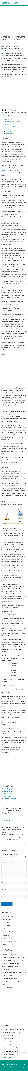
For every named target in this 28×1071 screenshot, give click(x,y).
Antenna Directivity (10, 798)
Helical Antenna (9, 794)
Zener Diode (7, 919)
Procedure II (10, 133)
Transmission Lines (9, 932)
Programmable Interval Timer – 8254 (14, 972)
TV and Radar (7, 1057)
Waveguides (7, 929)
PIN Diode (6, 922)
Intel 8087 (6, 969)
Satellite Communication (10, 1054)
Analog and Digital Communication (13, 1029)
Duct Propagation (9, 789)
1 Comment (22, 42)
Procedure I (9, 131)
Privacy (21, 1067)
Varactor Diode (8, 944)
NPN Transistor (8, 938)
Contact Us (7, 1067)
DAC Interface (7, 975)
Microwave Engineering (10, 1051)
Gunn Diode (6, 925)
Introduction (8, 119)
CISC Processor (8, 987)
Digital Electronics (9, 1042)
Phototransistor (8, 916)
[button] (22, 2)
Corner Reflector (9, 796)
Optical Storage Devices (10, 978)
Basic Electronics (8, 1035)
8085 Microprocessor (9, 941)
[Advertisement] (14, 20)
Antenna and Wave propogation (7, 42)
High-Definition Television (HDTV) (13, 957)
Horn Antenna (8, 791)
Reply (25, 844)
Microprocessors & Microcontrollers (14, 1048)
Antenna (4, 53)
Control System (8, 1038)
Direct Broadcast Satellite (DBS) (13, 960)
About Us (15, 1067)
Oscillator (6, 935)
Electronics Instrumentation (11, 1045)
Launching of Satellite (10, 954)
